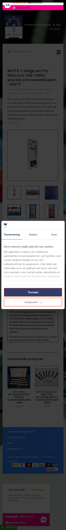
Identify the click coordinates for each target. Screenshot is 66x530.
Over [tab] (54, 234)
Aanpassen (31, 302)
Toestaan (33, 292)
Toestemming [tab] (12, 234)
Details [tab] (33, 234)
